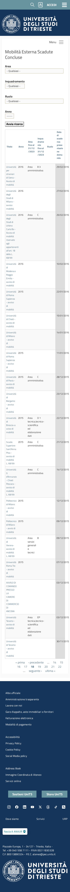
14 (54, 662)
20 (46, 666)
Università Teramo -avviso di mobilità (11, 623)
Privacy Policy (13, 743)
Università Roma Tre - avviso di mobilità (11, 569)
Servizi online (13, 781)
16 (18, 666)
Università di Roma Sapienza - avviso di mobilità (11, 300)
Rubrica (40, 4)
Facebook (16, 807)
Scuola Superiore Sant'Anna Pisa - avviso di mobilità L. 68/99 (11, 452)
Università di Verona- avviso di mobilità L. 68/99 (11, 547)
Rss (63, 807)
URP (65, 819)
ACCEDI (51, 4)
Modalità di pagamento (18, 724)
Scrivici (40, 819)
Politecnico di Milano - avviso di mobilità (11, 508)
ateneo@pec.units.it (44, 854)
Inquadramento (15, 81)
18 (32, 666)
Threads (48, 807)
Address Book (13, 768)
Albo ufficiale (13, 693)
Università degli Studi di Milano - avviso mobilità (11, 199)
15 (61, 662)
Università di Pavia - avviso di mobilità (11, 382)
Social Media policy (16, 756)
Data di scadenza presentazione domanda (60, 146)
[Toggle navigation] (64, 5)
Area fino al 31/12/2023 (31, 146)
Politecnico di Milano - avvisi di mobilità (11, 526)
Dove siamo (12, 819)
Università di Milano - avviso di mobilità (11, 339)
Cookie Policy (13, 750)
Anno (8, 111)
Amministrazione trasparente (22, 699)
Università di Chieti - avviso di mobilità (11, 321)
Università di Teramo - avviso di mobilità (11, 648)
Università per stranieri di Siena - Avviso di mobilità (11, 175)
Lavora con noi (14, 705)
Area (8, 66)
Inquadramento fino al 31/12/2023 (41, 146)
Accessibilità (13, 737)
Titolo (9, 146)
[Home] (29, 25)
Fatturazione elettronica (19, 718)
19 (39, 666)
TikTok (55, 807)
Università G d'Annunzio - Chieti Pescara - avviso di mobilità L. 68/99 (11, 482)
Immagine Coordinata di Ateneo (23, 775)
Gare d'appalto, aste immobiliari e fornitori (30, 712)
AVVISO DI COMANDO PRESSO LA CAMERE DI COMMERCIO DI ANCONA (12, 597)
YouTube (32, 807)
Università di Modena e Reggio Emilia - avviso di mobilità (11, 274)
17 (25, 666)
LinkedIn (24, 807)
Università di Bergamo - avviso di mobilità (11, 402)
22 (59, 666)
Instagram (9, 807)
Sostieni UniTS (22, 794)
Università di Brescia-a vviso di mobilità (11, 425)
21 (53, 666)
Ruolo (9, 96)
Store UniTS (55, 794)
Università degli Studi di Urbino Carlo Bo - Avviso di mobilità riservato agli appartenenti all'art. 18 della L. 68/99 (12, 236)
